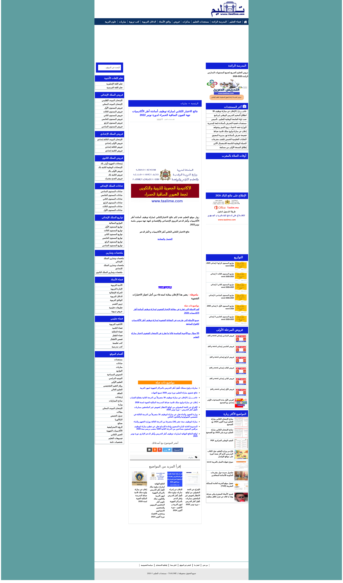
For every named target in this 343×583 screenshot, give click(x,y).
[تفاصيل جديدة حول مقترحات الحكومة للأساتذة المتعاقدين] (241, 475)
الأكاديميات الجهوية (114, 431)
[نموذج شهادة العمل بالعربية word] (241, 465)
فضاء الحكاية (117, 332)
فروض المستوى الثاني (113, 115)
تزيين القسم (117, 304)
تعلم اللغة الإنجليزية (114, 84)
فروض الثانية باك (115, 175)
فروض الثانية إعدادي (113, 151)
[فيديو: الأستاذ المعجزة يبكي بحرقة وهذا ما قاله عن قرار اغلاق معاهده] (241, 497)
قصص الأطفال (116, 339)
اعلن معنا (173, 565)
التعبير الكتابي (116, 434)
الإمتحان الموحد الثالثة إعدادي (109, 139)
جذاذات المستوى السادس (111, 191)
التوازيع (119, 371)
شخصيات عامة (116, 442)
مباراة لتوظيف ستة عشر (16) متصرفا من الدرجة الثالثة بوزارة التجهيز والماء (165, 421)
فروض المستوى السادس (112, 126)
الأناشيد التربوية (115, 324)
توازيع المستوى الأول (113, 227)
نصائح (120, 423)
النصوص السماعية (114, 374)
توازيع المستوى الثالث (113, 230)
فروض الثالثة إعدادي (113, 147)
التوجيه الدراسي (115, 378)
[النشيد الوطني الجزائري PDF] (241, 443)
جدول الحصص (116, 416)
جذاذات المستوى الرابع (112, 202)
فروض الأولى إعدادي (113, 143)
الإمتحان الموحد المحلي (112, 104)
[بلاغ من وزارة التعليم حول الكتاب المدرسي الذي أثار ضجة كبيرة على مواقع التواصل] (241, 454)
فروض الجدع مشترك (113, 178)
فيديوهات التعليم (115, 438)
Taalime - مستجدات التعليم (165, 573)
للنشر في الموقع (185, 565)
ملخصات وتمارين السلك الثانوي (109, 272)
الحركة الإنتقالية (115, 292)
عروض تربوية (116, 311)
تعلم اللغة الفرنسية (114, 87)
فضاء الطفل (117, 335)
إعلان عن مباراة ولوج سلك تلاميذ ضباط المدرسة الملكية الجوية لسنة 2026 (166, 402)
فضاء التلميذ (117, 328)
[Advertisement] (145, 8)
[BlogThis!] (154, 450)
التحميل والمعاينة (165, 239)
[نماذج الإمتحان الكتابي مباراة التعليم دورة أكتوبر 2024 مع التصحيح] (241, 422)
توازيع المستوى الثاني (113, 234)
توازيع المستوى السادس (112, 245)
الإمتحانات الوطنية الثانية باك (110, 167)
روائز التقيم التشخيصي (112, 386)
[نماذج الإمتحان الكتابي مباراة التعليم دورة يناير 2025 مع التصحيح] (241, 432)
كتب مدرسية (117, 347)
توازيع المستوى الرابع (113, 242)
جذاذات (119, 363)
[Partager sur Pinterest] (160, 450)
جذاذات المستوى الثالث (112, 206)
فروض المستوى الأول (113, 108)
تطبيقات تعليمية (115, 307)
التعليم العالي (116, 389)
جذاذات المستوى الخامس (111, 195)
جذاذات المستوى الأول (113, 210)
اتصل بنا (196, 565)
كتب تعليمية (117, 343)
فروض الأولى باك (115, 171)
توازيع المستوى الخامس (112, 238)
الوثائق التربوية (116, 300)
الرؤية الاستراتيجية (114, 427)
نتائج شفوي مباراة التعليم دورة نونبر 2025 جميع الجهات (174, 393)
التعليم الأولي (116, 382)
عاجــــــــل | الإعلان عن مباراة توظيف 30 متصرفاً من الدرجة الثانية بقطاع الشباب (163, 397)
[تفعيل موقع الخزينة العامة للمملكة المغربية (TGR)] (241, 486)
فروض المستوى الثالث (112, 111)
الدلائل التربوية (116, 296)
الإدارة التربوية (116, 289)
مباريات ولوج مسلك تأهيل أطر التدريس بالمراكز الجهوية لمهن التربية (168, 388)
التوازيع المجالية (115, 223)
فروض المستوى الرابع (113, 123)
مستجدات (118, 359)
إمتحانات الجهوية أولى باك (111, 163)
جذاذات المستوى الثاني (112, 199)
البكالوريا (118, 419)
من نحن (205, 565)
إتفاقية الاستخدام (161, 565)
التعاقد (119, 393)
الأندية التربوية (116, 285)
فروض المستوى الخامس (112, 119)
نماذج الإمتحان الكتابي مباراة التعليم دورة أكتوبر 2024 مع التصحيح (222, 421)
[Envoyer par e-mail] (149, 450)
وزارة (120, 404)
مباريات (190, 457)
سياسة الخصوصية (147, 565)
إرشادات (118, 397)
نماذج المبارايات (115, 401)
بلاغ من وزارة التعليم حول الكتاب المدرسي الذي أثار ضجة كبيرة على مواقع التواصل (220, 454)
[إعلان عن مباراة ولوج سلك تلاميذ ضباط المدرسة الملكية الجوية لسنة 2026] (139, 479)
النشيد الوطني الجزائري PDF (221, 440)
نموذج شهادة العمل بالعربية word (220, 462)
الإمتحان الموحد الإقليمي (112, 100)
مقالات (119, 412)
